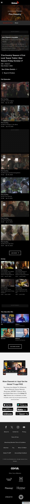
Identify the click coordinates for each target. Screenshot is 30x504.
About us (6, 432)
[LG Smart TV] (22, 413)
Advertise (6, 448)
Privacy (24, 432)
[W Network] (21, 497)
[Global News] (9, 479)
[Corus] (15, 468)
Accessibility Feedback (21, 453)
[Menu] (1, 2)
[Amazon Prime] (7, 409)
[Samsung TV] (8, 413)
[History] (21, 479)
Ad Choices (26, 502)
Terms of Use (15, 437)
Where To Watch (22, 448)
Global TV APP (7, 453)
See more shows (15, 346)
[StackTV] (9, 497)
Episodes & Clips (7, 23)
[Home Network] (21, 488)
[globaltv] (15, 2)
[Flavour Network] (9, 488)
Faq (13, 448)
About (16, 23)
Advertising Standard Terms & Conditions (15, 442)
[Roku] (22, 409)
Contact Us (15, 432)
